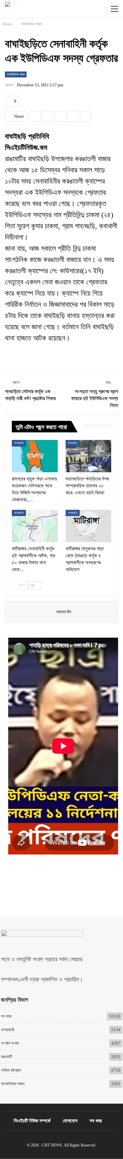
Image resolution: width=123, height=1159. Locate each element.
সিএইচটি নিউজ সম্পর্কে (32, 1120)
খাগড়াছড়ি (19, 443)
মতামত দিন (63, 611)
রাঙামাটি (6, 1056)
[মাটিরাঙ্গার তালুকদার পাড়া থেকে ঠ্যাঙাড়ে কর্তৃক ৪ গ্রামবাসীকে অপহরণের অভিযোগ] (89, 526)
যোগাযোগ (70, 1120)
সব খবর (6, 1016)
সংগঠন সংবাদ (10, 1043)
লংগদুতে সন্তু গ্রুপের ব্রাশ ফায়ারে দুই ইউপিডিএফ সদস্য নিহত (94, 398)
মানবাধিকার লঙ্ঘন (16, 74)
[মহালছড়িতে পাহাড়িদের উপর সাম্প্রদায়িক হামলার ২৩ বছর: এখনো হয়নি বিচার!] (89, 456)
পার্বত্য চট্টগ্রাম (11, 1070)
